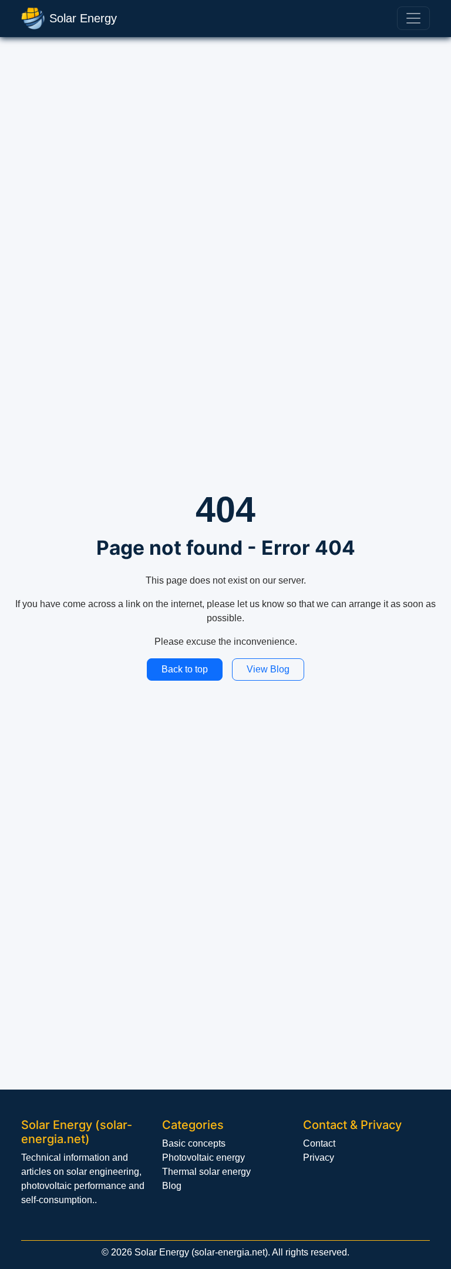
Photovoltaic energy (203, 1158)
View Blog (268, 669)
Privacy (318, 1158)
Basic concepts (194, 1143)
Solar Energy (83, 18)
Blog (171, 1186)
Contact (319, 1143)
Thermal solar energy (206, 1172)
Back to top (184, 669)
